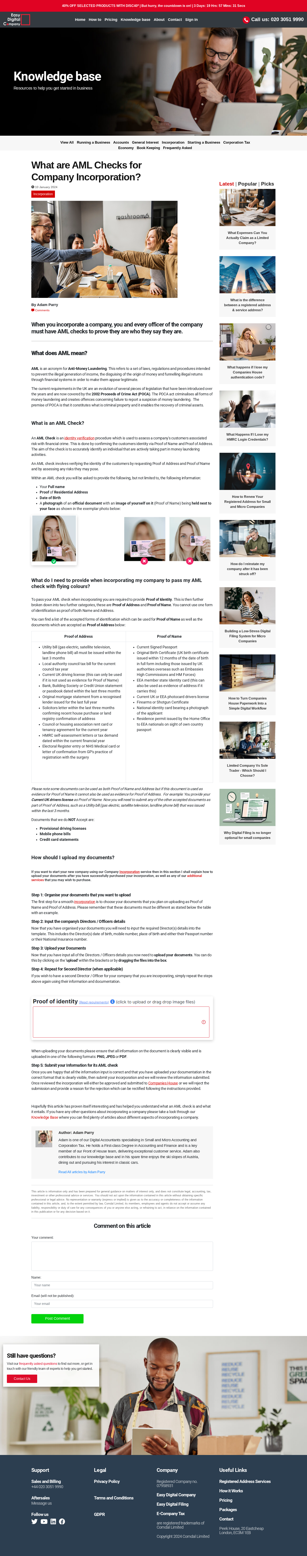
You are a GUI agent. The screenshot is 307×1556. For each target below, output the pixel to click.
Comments (41, 310)
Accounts (121, 142)
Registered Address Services (245, 1481)
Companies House (163, 1083)
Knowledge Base (44, 1117)
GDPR (99, 1514)
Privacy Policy (107, 1481)
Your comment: (42, 1237)
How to (95, 20)
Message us (41, 1503)
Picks (267, 184)
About (159, 20)
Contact (175, 20)
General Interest (145, 142)
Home (81, 19)
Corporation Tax (236, 142)
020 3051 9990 (287, 19)
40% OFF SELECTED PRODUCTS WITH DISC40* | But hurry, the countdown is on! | (153, 6)
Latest (226, 184)
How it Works (231, 1490)
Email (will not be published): (52, 1296)
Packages (228, 1509)
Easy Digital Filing (172, 1504)
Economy (126, 148)
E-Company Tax (171, 1513)
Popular (247, 184)
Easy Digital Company (176, 1494)
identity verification (79, 438)
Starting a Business (204, 142)
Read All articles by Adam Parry (81, 1172)
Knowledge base (135, 20)
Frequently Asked (177, 148)
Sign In (191, 20)
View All (67, 142)
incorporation (84, 902)
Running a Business (93, 142)
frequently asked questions (38, 1363)
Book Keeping (148, 148)
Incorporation (173, 142)
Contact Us (22, 1378)
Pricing (111, 20)
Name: (36, 1277)
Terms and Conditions (113, 1497)
